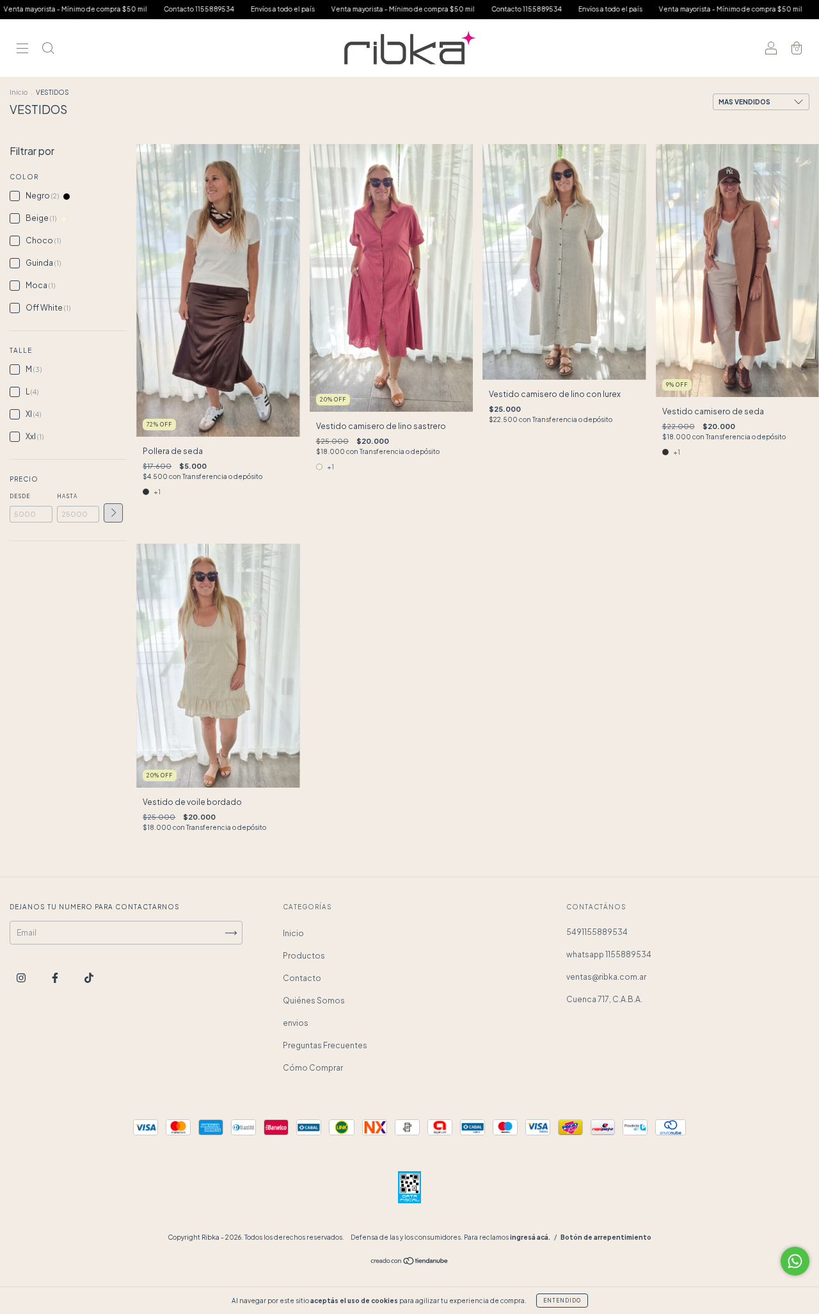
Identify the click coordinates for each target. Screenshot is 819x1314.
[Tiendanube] (410, 1262)
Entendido (562, 1300)
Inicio (19, 92)
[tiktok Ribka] (88, 978)
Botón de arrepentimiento (606, 1237)
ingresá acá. (530, 1237)
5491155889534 (597, 932)
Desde (20, 496)
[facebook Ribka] (56, 978)
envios (295, 1023)
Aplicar (113, 513)
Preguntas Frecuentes (325, 1045)
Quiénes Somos (314, 1000)
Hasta (67, 496)
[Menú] (22, 49)
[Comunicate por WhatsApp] (795, 1261)
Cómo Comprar (313, 1068)
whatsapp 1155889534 (608, 954)
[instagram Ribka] (22, 978)
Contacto (302, 978)
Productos (304, 956)
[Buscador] (48, 49)
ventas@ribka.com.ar (606, 977)
